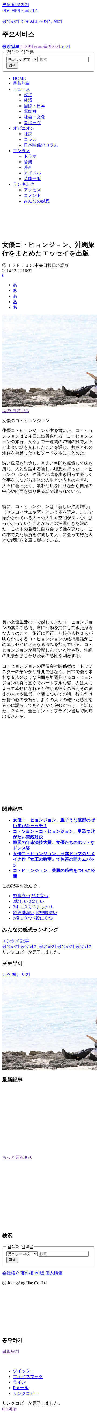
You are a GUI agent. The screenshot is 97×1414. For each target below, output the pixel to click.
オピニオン (23, 128)
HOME (19, 78)
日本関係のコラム (41, 145)
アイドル (32, 173)
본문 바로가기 (15, 4)
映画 (28, 167)
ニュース (21, 89)
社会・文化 (34, 117)
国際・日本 (34, 106)
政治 (28, 94)
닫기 (65, 46)
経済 (28, 100)
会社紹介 (10, 1273)
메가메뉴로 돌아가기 (40, 46)
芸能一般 (32, 178)
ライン (19, 1382)
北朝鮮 (30, 111)
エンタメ (21, 150)
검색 (12, 65)
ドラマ (30, 156)
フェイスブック (28, 1376)
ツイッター (23, 1371)
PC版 (39, 1273)
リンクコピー (26, 1393)
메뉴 (13, 1409)
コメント (32, 195)
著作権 (26, 1273)
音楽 (28, 162)
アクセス (32, 190)
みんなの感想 (37, 201)
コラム (30, 139)
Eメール (21, 1387)
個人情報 (54, 1273)
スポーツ (32, 122)
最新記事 (21, 83)
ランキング (23, 184)
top (5, 1409)
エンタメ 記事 (15, 941)
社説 (28, 134)
